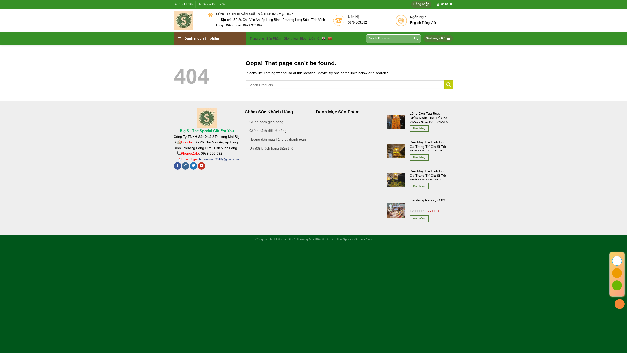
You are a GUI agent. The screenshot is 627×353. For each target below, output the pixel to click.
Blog (303, 38)
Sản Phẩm (273, 38)
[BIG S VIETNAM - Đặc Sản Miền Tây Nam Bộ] (187, 20)
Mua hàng (419, 128)
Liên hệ (314, 38)
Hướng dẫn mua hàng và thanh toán (277, 139)
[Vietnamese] (330, 38)
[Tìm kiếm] (416, 38)
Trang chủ (257, 38)
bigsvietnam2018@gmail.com (219, 159)
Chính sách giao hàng (266, 122)
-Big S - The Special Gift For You (348, 239)
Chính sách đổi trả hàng (268, 131)
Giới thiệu (291, 38)
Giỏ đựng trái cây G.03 (427, 200)
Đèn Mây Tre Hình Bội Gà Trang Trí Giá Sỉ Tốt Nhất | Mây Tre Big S (428, 146)
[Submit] (448, 84)
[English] (324, 38)
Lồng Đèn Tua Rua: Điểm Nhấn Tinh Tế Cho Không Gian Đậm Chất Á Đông (429, 120)
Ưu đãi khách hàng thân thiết (271, 148)
